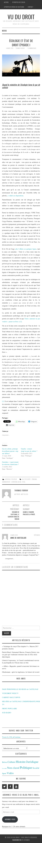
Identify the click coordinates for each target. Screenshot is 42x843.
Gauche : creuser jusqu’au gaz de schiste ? (29, 450)
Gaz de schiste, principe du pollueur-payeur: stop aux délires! (10, 451)
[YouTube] (16, 786)
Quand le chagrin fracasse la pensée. (29, 513)
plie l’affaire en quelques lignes (25, 249)
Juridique (8, 479)
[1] (21, 321)
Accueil (6, 2)
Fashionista (16, 840)
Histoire (21, 762)
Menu (4, 30)
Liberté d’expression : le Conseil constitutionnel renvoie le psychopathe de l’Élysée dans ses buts (20, 661)
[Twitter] (4, 786)
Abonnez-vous (10, 819)
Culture (11, 762)
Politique (14, 479)
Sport (4, 773)
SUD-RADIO (6, 712)
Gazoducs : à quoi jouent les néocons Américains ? (10, 463)
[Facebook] (10, 786)
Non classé (13, 768)
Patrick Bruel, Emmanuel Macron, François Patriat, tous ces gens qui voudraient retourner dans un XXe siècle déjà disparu (20, 654)
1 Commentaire (31, 48)
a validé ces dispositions (15, 195)
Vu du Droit (21, 17)
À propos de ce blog (18, 2)
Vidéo (10, 773)
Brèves (4, 762)
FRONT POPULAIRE (9, 708)
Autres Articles (21, 494)
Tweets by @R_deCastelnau (11, 737)
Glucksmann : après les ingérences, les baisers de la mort (20, 672)
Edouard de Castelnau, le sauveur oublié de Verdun (13, 515)
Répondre (37, 535)
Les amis (4, 768)
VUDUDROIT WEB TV (10, 693)
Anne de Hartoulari (18, 537)
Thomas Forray (20, 48)
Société (36, 767)
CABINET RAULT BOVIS (11, 697)
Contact (30, 7)
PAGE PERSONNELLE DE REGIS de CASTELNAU (20, 689)
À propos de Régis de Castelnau (14, 7)
